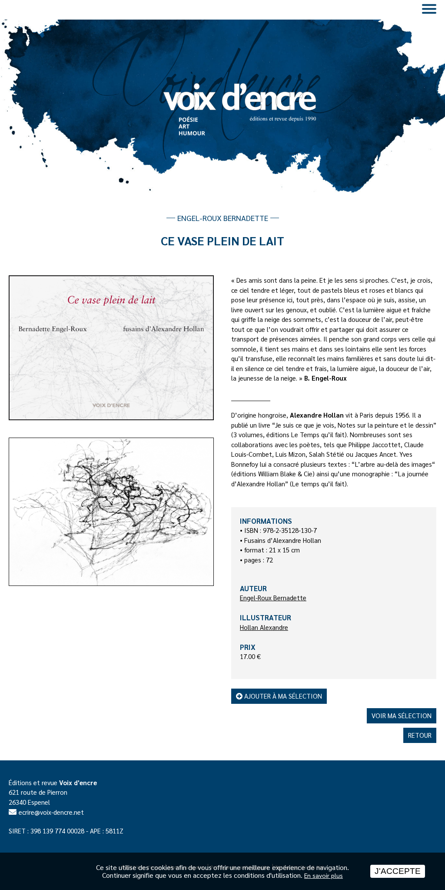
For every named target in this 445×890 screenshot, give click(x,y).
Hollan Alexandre (264, 627)
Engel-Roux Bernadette (273, 597)
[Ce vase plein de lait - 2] (111, 512)
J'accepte (398, 871)
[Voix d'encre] (222, 88)
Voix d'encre (78, 782)
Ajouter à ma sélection (282, 696)
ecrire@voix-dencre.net (51, 812)
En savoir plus (323, 875)
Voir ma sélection (402, 715)
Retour (420, 735)
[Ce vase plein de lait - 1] (111, 348)
